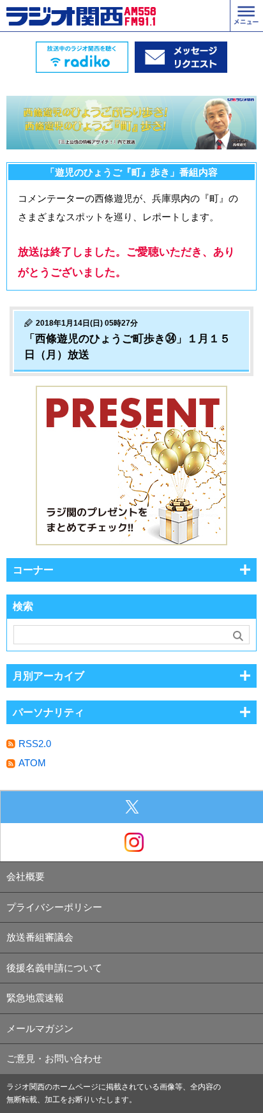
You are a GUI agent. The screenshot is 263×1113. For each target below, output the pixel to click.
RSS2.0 (35, 743)
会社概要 (25, 876)
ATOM (32, 762)
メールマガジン (39, 1028)
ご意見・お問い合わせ (54, 1058)
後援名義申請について (54, 967)
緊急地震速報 (35, 997)
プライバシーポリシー (54, 907)
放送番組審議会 (39, 937)
